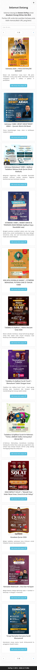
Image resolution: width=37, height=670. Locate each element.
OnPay (10, 668)
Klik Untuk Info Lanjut (18, 85)
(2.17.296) (26, 668)
